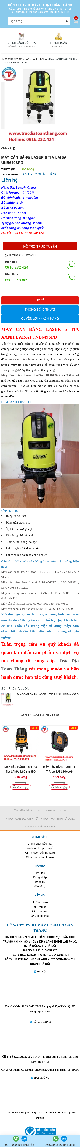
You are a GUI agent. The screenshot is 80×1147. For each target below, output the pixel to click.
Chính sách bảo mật (40, 843)
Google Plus (41, 915)
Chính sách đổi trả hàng (40, 852)
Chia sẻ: (6, 148)
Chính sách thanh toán (40, 857)
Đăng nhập (40, 877)
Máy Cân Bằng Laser (16, 375)
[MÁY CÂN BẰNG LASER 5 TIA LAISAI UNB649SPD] (8, 700)
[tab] (40, 300)
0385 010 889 (16, 280)
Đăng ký (40, 882)
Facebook (41, 902)
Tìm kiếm (40, 873)
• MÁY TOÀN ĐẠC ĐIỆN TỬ (22, 818)
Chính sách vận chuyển (40, 848)
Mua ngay (22, 786)
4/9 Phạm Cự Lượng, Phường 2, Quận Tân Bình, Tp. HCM (44, 1069)
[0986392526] (56, 1138)
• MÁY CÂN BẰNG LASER (40, 826)
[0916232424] (16, 1138)
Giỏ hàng (40, 886)
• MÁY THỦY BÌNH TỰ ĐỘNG (58, 818)
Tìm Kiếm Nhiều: (24, 810)
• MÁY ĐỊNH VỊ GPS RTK (52, 810)
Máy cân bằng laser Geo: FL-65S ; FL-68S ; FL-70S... (34, 603)
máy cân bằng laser (21, 359)
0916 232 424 (16, 267)
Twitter (41, 906)
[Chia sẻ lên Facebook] (14, 148)
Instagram (41, 911)
